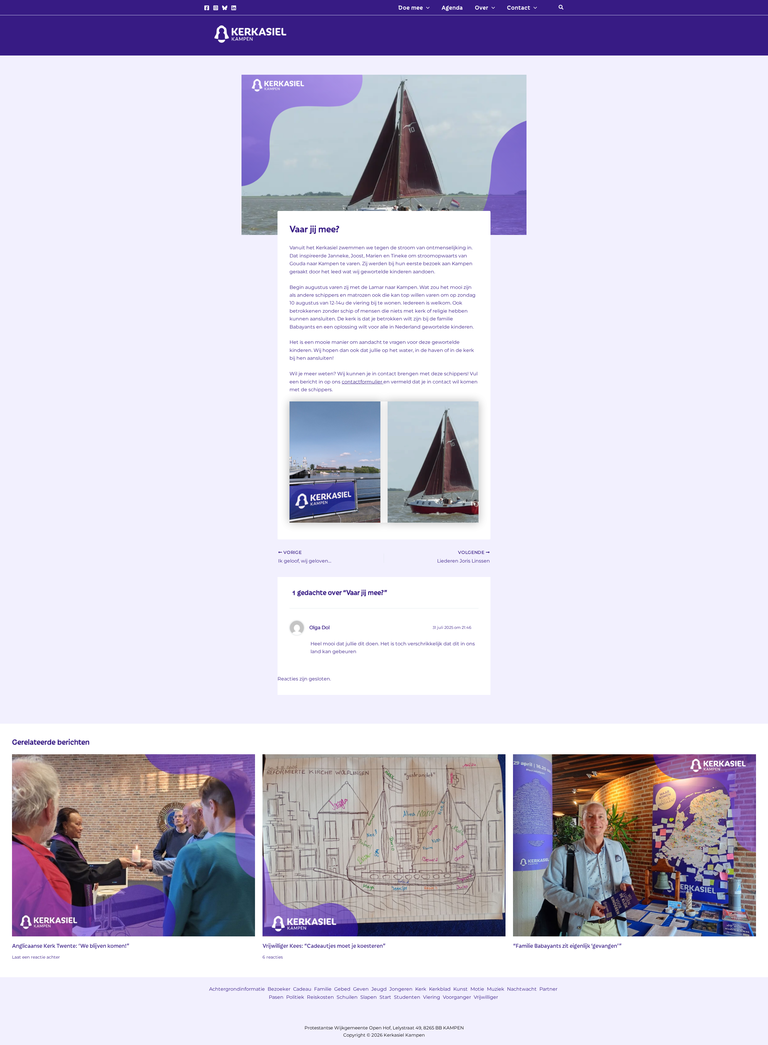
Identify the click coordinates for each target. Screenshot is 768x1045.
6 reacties (272, 957)
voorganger (457, 997)
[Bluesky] (224, 8)
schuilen (347, 997)
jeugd (379, 989)
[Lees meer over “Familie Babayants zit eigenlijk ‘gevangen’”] (634, 845)
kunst (460, 989)
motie (477, 989)
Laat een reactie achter (36, 957)
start (385, 997)
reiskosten (320, 997)
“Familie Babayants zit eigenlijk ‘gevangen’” (567, 945)
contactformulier (362, 382)
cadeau (302, 989)
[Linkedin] (233, 8)
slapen (368, 997)
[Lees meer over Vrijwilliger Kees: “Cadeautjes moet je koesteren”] (384, 845)
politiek (295, 997)
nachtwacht (522, 989)
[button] (426, 7)
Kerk (420, 989)
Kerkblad (440, 989)
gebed (342, 989)
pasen (276, 997)
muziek (495, 989)
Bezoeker (279, 989)
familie (323, 989)
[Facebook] (206, 8)
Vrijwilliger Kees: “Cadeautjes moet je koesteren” (324, 945)
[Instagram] (215, 8)
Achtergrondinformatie (237, 989)
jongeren (400, 989)
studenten (407, 997)
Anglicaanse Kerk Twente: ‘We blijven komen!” (70, 945)
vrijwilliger (486, 997)
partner (548, 989)
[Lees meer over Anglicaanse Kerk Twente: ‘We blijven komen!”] (133, 845)
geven (361, 989)
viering (431, 997)
